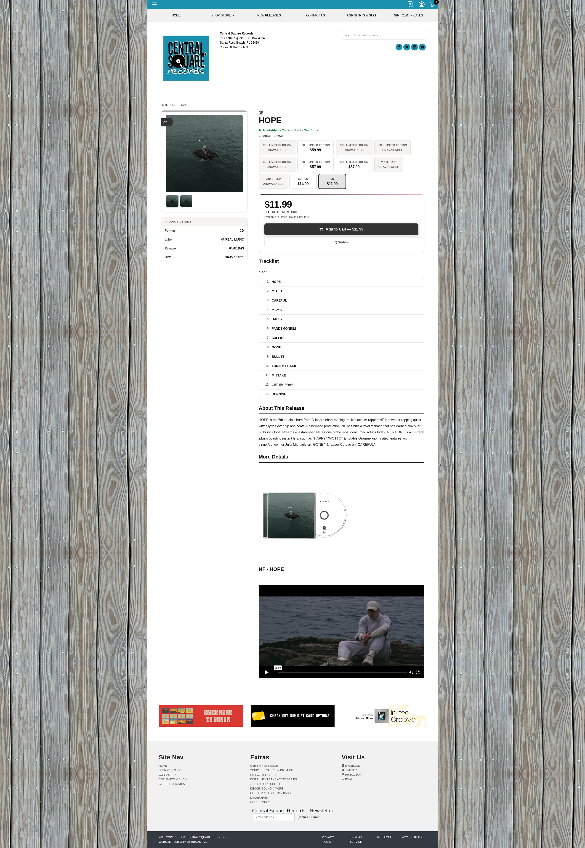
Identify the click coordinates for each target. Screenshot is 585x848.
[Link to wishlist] (410, 5)
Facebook (352, 765)
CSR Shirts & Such (362, 15)
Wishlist (343, 242)
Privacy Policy (328, 839)
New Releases (269, 15)
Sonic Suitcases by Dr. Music (272, 770)
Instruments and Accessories (273, 779)
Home (164, 104)
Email (348, 779)
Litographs (259, 797)
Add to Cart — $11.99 (344, 229)
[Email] (422, 47)
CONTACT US (315, 15)
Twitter (350, 770)
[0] (433, 5)
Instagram (352, 774)
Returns (384, 837)
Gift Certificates (408, 15)
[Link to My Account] (422, 5)
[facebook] (399, 47)
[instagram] (414, 47)
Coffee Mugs (260, 802)
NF (174, 104)
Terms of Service (356, 839)
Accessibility (412, 837)
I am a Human (309, 817)
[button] (223, 15)
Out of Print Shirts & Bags (270, 793)
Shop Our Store (171, 770)
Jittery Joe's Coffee (265, 784)
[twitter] (407, 47)
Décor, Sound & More (266, 788)
